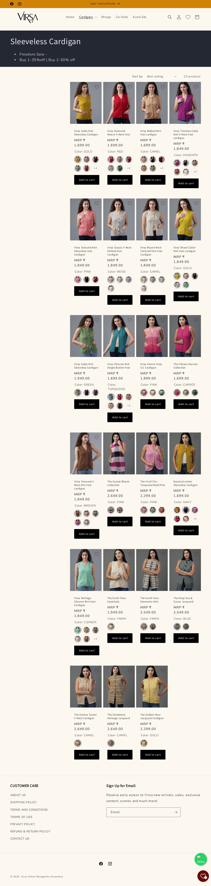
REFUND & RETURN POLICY (30, 831)
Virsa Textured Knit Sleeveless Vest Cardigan (85, 251)
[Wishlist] (187, 17)
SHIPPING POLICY (23, 802)
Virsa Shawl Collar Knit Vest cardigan (184, 249)
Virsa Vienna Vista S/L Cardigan (151, 366)
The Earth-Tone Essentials (116, 600)
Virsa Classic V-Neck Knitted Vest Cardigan (119, 251)
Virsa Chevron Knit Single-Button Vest (118, 366)
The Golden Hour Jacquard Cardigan (152, 716)
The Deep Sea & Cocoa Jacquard (183, 600)
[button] (87, 17)
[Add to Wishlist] (97, 87)
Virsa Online (28, 876)
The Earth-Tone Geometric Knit (149, 600)
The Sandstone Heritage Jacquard (118, 716)
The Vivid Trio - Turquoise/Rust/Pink (152, 483)
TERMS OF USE (21, 817)
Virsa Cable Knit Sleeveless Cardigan (86, 132)
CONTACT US (19, 839)
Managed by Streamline (49, 876)
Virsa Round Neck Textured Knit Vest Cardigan (151, 251)
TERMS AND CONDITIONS (29, 810)
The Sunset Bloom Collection (118, 483)
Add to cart (87, 180)
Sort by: (137, 76)
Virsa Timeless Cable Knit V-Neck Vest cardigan (185, 134)
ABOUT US (18, 795)
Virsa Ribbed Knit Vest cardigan (150, 132)
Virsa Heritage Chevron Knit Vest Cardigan (84, 602)
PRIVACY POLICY (22, 824)
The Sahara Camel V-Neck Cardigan (85, 716)
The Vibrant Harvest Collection (185, 366)
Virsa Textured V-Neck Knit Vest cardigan (84, 485)
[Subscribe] (175, 812)
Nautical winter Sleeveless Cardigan (185, 483)
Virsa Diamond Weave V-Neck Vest (118, 132)
